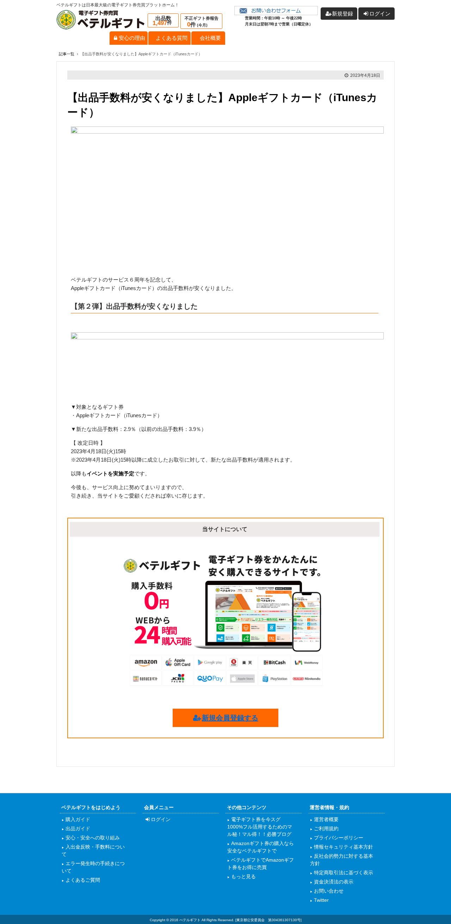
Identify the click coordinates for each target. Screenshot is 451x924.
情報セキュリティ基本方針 (343, 847)
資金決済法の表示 (333, 882)
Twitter (321, 900)
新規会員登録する (230, 718)
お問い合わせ (328, 891)
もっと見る (243, 876)
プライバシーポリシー (338, 837)
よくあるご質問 (82, 880)
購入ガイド (77, 819)
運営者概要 (326, 819)
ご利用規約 (326, 828)
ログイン (161, 819)
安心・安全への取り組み (92, 837)
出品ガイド (77, 828)
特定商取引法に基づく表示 (343, 872)
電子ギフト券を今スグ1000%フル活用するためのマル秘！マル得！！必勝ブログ (259, 827)
